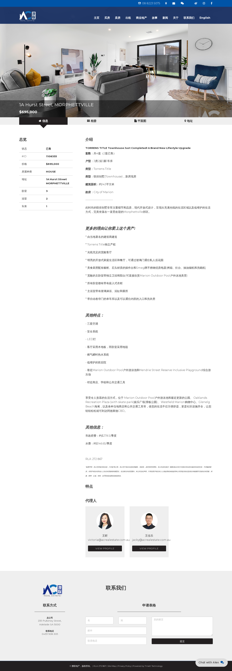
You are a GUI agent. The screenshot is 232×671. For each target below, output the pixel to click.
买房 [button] (107, 17)
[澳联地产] (40, 11)
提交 (182, 641)
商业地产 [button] (141, 17)
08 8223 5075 (150, 3)
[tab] (43, 121)
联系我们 (189, 17)
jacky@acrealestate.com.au (151, 539)
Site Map (112, 666)
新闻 (165, 17)
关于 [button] (176, 17)
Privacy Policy (124, 666)
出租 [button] (128, 17)
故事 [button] (154, 17)
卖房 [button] (117, 17)
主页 (96, 17)
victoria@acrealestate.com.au (109, 539)
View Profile (104, 548)
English (205, 17)
